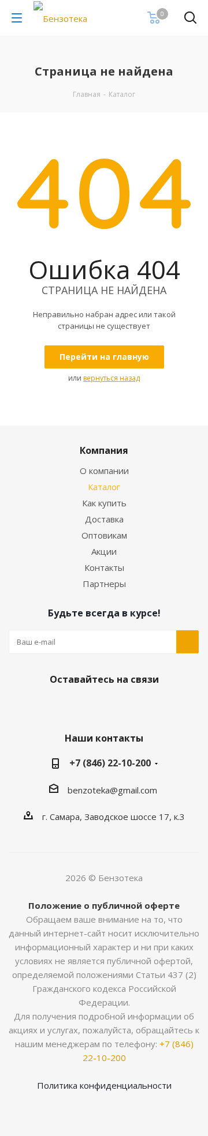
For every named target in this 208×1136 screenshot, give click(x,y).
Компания (104, 450)
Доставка (104, 519)
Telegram (115, 706)
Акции (104, 551)
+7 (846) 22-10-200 (110, 763)
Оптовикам (104, 535)
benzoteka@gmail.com (112, 790)
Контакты (104, 567)
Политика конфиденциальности (104, 1085)
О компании (104, 470)
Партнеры (104, 583)
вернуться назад (111, 378)
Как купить (104, 503)
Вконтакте (86, 706)
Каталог (104, 486)
